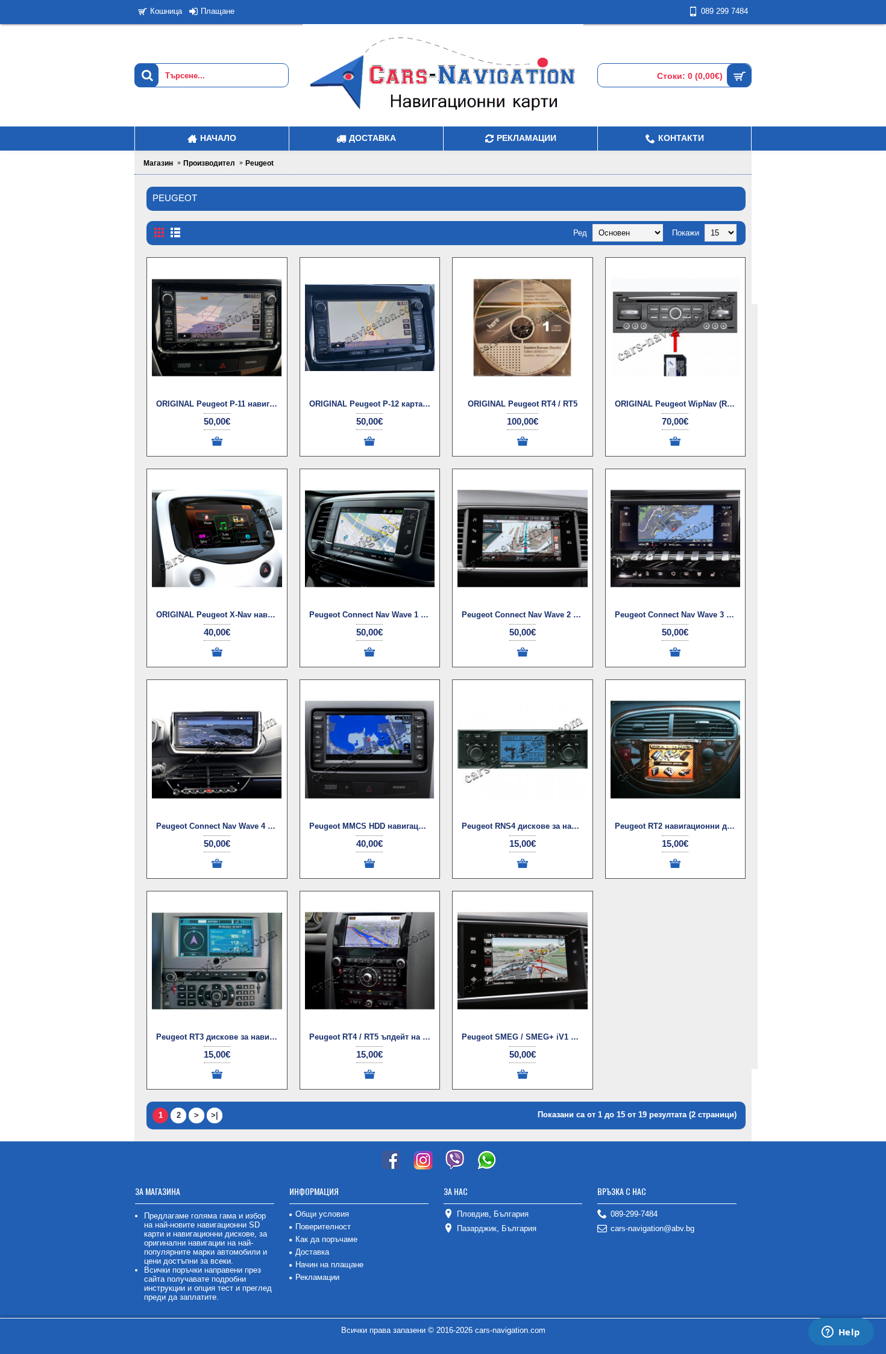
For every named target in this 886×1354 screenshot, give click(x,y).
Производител (209, 163)
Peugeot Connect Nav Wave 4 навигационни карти (219, 826)
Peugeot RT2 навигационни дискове (678, 826)
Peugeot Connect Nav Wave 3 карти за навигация (678, 614)
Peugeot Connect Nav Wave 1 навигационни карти (372, 614)
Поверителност (323, 1226)
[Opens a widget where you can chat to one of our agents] (841, 1333)
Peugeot (259, 163)
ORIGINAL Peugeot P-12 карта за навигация (372, 403)
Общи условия (322, 1213)
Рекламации (317, 1277)
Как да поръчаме (326, 1239)
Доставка (312, 1251)
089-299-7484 (634, 1213)
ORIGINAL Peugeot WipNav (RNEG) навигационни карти (678, 403)
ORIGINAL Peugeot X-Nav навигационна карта (219, 614)
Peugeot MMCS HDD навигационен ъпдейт (372, 826)
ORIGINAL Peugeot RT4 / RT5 (522, 403)
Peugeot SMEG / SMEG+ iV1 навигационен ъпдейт (525, 1036)
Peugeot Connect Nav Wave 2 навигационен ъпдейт (525, 614)
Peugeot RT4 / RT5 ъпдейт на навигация (372, 1036)
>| (214, 1115)
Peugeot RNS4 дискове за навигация (525, 826)
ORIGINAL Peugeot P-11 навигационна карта (219, 403)
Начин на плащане (329, 1264)
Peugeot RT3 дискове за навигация (219, 1036)
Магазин (158, 163)
